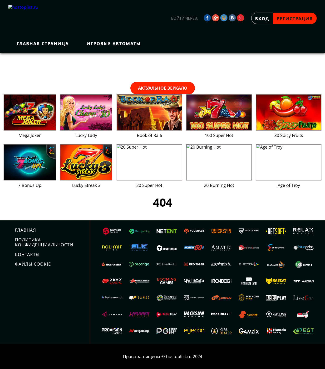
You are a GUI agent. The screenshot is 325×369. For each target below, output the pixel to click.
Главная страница (43, 43)
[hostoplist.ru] (28, 18)
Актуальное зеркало (162, 88)
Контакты (27, 254)
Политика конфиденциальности (44, 242)
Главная (25, 230)
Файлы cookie (33, 264)
